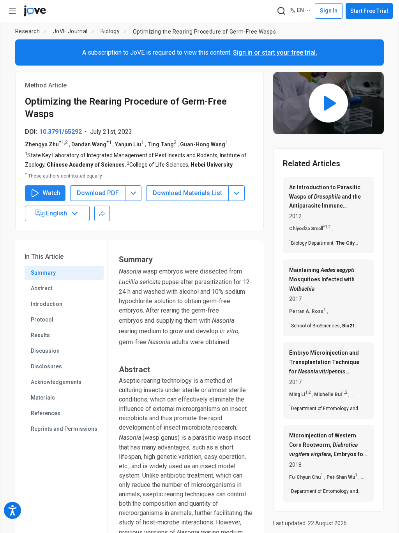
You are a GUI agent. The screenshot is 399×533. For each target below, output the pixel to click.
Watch (51, 193)
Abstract (41, 288)
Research (27, 31)
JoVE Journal (70, 31)
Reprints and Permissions (64, 429)
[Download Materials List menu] (236, 193)
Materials (43, 397)
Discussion (45, 351)
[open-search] (281, 11)
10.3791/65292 (60, 131)
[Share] (102, 213)
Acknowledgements (56, 382)
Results (40, 335)
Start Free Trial (369, 11)
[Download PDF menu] (133, 193)
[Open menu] (12, 11)
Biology (110, 31)
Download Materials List (187, 193)
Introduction (46, 304)
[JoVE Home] (34, 10)
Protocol (42, 319)
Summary (43, 273)
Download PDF (98, 193)
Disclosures (46, 366)
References (45, 413)
